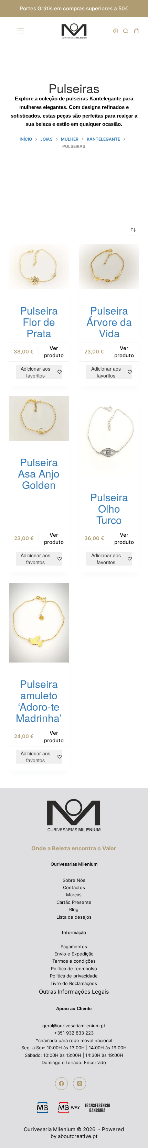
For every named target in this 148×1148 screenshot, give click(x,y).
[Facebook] (61, 1083)
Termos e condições (74, 961)
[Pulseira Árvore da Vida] (109, 266)
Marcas (74, 894)
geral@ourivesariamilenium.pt (73, 1025)
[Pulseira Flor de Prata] (39, 266)
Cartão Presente (74, 902)
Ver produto (54, 352)
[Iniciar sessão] (115, 31)
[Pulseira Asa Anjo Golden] (39, 418)
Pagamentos (74, 946)
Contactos (74, 887)
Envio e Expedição (74, 953)
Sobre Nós (74, 880)
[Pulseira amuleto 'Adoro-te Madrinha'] (39, 623)
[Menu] (22, 31)
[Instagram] (79, 1083)
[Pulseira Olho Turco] (109, 436)
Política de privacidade (74, 975)
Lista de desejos (74, 917)
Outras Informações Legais (74, 991)
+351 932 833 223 (74, 1033)
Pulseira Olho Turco (109, 508)
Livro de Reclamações (74, 983)
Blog (73, 909)
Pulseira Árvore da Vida (109, 321)
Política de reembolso (74, 968)
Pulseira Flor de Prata (39, 321)
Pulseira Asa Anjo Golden (39, 473)
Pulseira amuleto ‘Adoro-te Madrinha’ (39, 700)
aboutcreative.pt (77, 1136)
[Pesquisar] (125, 31)
